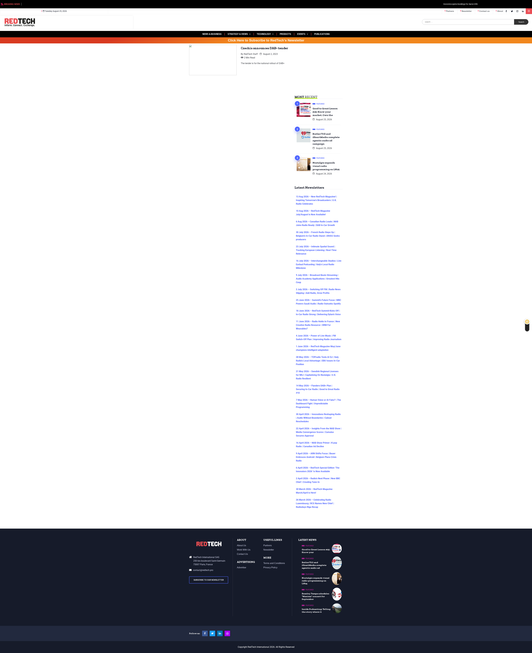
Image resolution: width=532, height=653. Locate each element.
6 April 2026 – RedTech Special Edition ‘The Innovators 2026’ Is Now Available (317, 469)
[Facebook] (506, 11)
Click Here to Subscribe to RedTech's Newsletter (266, 40)
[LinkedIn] (523, 11)
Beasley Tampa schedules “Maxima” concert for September (315, 596)
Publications (322, 34)
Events (301, 34)
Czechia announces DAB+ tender (264, 48)
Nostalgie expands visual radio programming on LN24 (326, 166)
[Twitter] (512, 11)
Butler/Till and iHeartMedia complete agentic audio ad (314, 565)
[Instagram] (227, 633)
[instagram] (517, 11)
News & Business (212, 34)
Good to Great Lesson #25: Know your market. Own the (325, 112)
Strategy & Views (238, 34)
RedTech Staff (251, 54)
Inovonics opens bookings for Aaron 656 (41, 4)
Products (285, 34)
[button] (529, 11)
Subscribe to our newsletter (209, 580)
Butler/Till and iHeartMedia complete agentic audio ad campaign (326, 138)
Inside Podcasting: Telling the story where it (316, 610)
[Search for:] (468, 22)
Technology (264, 34)
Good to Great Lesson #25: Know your (316, 551)
